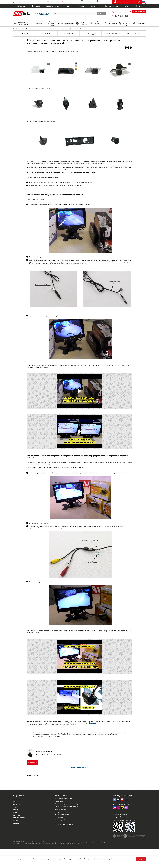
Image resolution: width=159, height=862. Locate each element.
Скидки (15, 820)
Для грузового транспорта (63, 812)
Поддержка (16, 807)
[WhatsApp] (131, 47)
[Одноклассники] (128, 47)
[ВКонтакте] (126, 47)
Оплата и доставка (19, 818)
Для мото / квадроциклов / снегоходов (67, 806)
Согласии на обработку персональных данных (114, 859)
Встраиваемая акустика (62, 814)
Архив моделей (60, 820)
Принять (140, 859)
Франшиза (16, 804)
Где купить (92, 723)
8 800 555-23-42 (121, 814)
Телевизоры (59, 801)
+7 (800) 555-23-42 (122, 12)
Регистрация (25, 2)
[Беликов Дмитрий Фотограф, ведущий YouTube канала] (46, 756)
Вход (17, 2)
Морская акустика (60, 809)
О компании (17, 799)
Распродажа (59, 817)
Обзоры (15, 812)
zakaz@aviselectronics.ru (120, 817)
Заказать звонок (139, 12)
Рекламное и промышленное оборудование (69, 804)
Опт (14, 802)
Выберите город (44, 13)
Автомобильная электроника (64, 798)
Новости (15, 810)
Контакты (16, 823)
